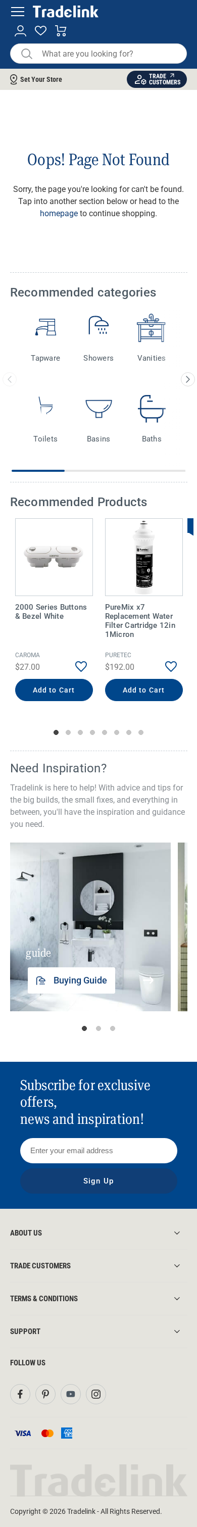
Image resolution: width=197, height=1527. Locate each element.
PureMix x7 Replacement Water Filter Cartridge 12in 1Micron (140, 621)
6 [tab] (116, 732)
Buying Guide (80, 980)
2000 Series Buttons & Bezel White (51, 612)
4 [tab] (92, 732)
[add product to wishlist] (74, 666)
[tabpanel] (54, 611)
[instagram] (96, 1394)
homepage (59, 213)
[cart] (61, 31)
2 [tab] (68, 732)
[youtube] (71, 1394)
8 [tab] (140, 732)
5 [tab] (104, 732)
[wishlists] (40, 31)
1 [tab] (56, 732)
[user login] (20, 31)
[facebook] (20, 1394)
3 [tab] (80, 732)
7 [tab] (128, 732)
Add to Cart (54, 690)
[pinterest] (45, 1394)
